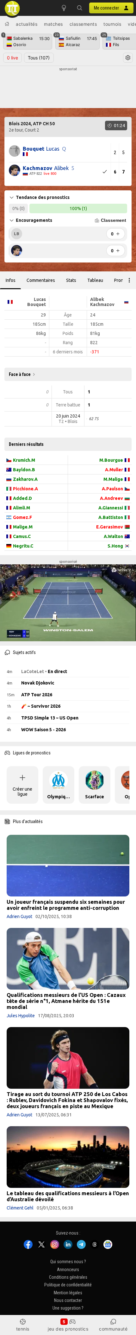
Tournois (112, 24)
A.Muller (114, 469)
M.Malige (113, 479)
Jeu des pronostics (68, 1329)
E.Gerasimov (109, 526)
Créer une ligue (22, 792)
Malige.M (23, 526)
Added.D (22, 498)
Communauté (113, 1329)
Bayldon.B (24, 469)
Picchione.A (25, 488)
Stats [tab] (71, 280)
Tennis (22, 1329)
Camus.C (22, 536)
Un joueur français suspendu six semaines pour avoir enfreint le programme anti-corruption (66, 905)
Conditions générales (68, 1277)
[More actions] (129, 280)
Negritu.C (23, 545)
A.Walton (113, 536)
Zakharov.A (25, 479)
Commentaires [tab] (41, 280)
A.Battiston (110, 517)
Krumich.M (24, 460)
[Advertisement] (68, 87)
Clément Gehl (20, 1207)
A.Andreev (111, 498)
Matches (53, 24)
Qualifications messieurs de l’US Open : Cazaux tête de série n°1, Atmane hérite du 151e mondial (66, 1001)
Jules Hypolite (21, 1015)
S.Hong (115, 545)
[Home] (7, 24)
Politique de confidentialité (68, 1285)
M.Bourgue (111, 460)
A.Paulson (112, 488)
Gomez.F (22, 517)
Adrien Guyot (19, 916)
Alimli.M (21, 507)
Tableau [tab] (95, 280)
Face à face (20, 374)
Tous (39, 57)
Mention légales (68, 1292)
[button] (80, 8)
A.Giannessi (110, 507)
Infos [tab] (10, 280)
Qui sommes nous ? (68, 1261)
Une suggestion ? (68, 1308)
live (12, 57)
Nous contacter (68, 1300)
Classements (83, 24)
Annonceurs (68, 1269)
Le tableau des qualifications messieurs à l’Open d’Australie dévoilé (68, 1196)
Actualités (26, 24)
